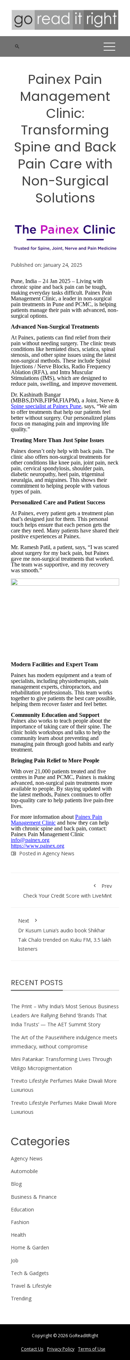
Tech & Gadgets (30, 1273)
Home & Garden (30, 1247)
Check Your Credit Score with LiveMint (67, 890)
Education (22, 1209)
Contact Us (32, 1349)
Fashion (20, 1222)
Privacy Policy (60, 1349)
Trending (21, 1298)
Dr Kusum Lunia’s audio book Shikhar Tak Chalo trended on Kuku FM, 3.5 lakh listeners (64, 934)
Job (14, 1260)
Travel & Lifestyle (31, 1285)
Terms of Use (91, 1349)
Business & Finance (34, 1196)
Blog (16, 1183)
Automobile (24, 1171)
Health (18, 1234)
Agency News (58, 853)
